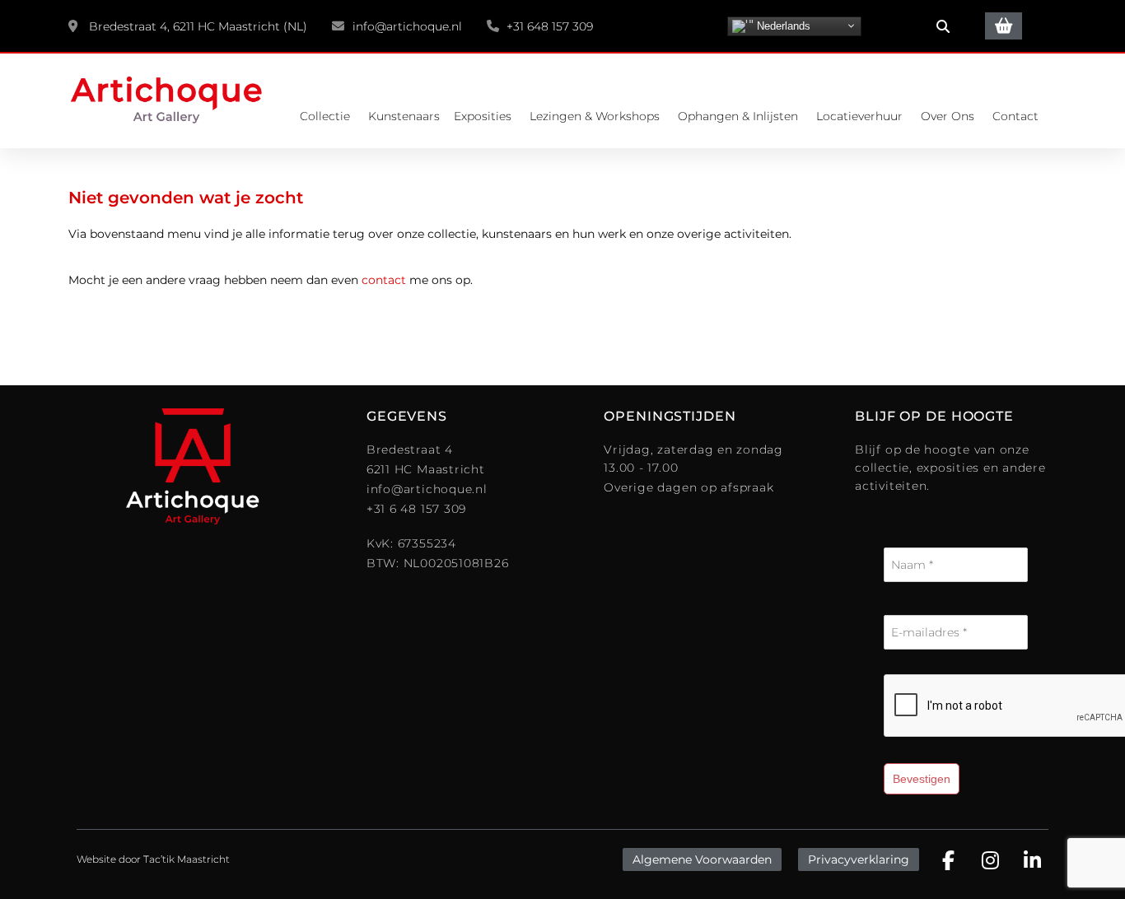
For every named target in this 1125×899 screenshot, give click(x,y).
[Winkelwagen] (1003, 26)
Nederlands (782, 25)
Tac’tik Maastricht (186, 859)
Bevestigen (921, 778)
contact (384, 279)
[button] (943, 26)
